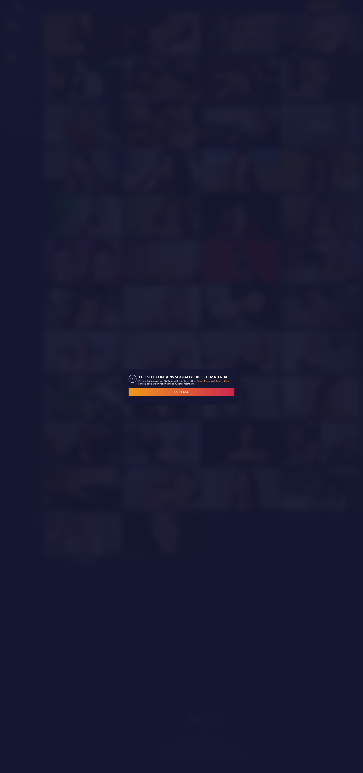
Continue (181, 391)
